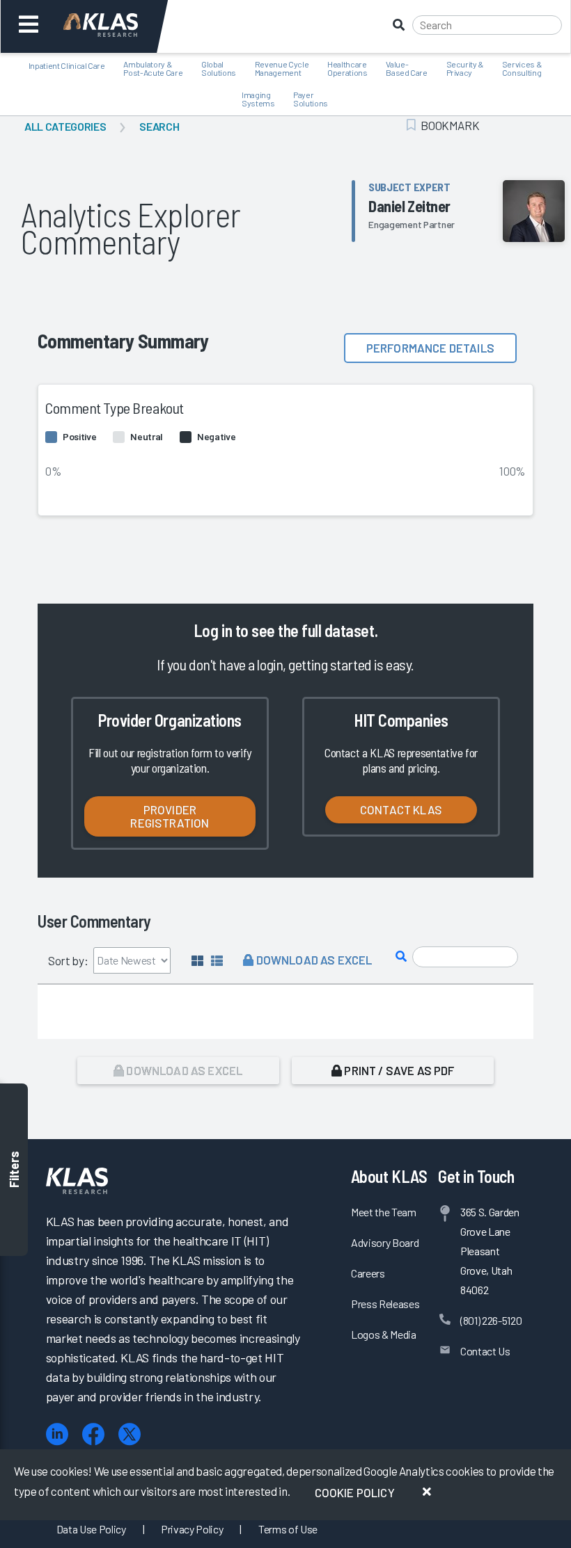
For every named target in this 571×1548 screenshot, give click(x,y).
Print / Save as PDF (398, 1070)
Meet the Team (383, 1211)
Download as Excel (312, 960)
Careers (368, 1273)
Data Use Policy (91, 1528)
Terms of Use (288, 1528)
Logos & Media (383, 1334)
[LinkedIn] (57, 1434)
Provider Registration (169, 816)
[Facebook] (93, 1434)
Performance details (430, 348)
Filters (14, 1170)
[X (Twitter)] (129, 1434)
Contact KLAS (401, 809)
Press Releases (385, 1303)
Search (159, 126)
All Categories (65, 126)
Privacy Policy (192, 1528)
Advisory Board (385, 1242)
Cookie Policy (355, 1492)
